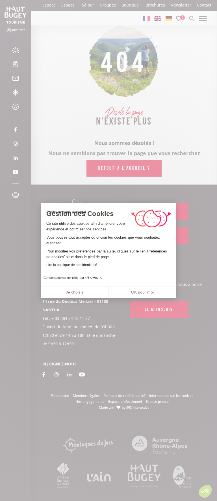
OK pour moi (142, 292)
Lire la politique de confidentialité (71, 265)
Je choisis (74, 292)
